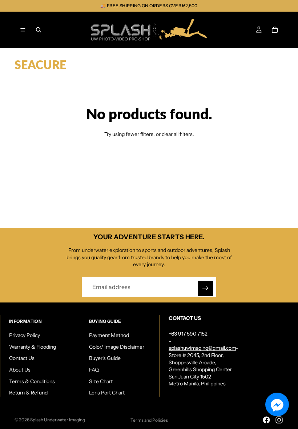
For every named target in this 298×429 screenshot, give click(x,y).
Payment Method (109, 335)
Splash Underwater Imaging (57, 419)
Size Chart (101, 381)
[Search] (39, 30)
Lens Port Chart (107, 392)
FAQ (94, 369)
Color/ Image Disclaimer (116, 347)
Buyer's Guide (105, 358)
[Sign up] (205, 288)
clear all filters (177, 134)
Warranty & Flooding (32, 347)
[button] (277, 404)
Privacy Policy (24, 335)
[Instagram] (279, 420)
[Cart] (275, 30)
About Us (20, 369)
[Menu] (23, 29)
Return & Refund (28, 392)
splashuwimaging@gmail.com (202, 348)
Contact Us (22, 358)
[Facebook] (266, 420)
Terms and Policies (149, 420)
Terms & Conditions (32, 381)
